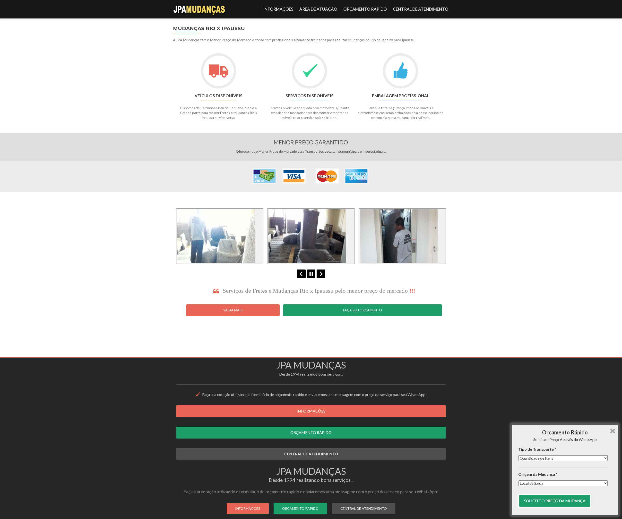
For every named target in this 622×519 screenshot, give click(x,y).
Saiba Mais (233, 310)
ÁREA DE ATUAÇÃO (318, 9)
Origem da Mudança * (537, 474)
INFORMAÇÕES (278, 9)
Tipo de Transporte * (537, 449)
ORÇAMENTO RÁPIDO (365, 9)
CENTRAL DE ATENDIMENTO (420, 9)
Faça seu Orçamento (362, 310)
